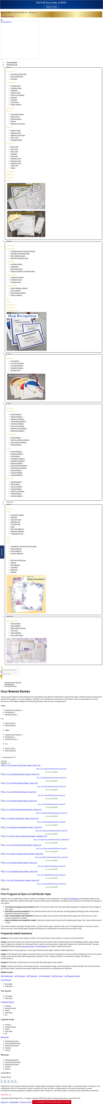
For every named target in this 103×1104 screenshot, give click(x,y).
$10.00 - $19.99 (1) (10, 723)
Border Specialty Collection (19, 288)
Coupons (7, 1050)
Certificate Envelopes (17, 277)
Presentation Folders (17, 114)
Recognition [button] (9, 241)
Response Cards (16, 161)
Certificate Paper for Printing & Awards (23, 251)
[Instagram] (16, 1082)
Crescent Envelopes (17, 366)
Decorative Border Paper (18, 74)
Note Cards (14, 149)
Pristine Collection (16, 295)
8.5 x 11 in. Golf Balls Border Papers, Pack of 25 (52, 875)
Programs (14, 154)
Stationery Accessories (18, 124)
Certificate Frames (16, 280)
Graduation (14, 567)
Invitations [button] (8, 403)
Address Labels (15, 130)
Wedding (13, 572)
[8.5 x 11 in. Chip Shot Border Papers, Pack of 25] (19, 783)
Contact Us (8, 1006)
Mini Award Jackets (17, 269)
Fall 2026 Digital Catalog (12, 1041)
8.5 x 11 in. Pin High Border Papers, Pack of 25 (51, 804)
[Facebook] (9, 1082)
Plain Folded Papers (17, 635)
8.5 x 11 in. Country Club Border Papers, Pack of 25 (52, 769)
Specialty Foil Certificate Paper (20, 253)
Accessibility (14, 1102)
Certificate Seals (16, 282)
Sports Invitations (16, 470)
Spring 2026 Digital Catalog (13, 1043)
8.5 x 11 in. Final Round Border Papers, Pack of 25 (51, 777)
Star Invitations (15, 456)
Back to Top (5, 889)
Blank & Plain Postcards (18, 628)
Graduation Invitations (18, 459)
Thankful (9, 537)
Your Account (6, 980)
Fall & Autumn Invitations (18, 442)
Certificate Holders (11, 261)
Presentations (10, 110)
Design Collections (11, 171)
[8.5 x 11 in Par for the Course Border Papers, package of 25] (24, 836)
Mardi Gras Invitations (17, 431)
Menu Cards (14, 147)
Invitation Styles (10, 478)
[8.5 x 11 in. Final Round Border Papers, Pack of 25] (20, 774)
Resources (5, 1037)
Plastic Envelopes (16, 119)
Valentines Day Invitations (19, 428)
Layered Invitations (17, 496)
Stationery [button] (8, 67)
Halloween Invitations (17, 419)
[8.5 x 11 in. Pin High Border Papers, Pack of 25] (19, 801)
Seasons (8, 543)
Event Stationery (10, 143)
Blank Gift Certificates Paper (19, 258)
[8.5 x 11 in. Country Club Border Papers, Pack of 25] (20, 765)
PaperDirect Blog (7, 16)
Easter (13, 527)
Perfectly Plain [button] (9, 616)
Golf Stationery (15, 565)
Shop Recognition (10, 245)
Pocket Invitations (16, 489)
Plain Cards (14, 630)
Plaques (8, 298)
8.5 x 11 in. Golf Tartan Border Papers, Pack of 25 (51, 884)
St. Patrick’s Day (16, 524)
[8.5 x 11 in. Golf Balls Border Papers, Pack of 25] (19, 871)
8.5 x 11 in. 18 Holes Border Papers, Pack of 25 (51, 866)
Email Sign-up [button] (11, 65)
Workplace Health (16, 140)
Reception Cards (16, 158)
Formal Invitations (16, 451)
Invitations (9, 180)
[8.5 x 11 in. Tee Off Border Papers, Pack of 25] (18, 792)
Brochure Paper (16, 86)
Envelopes (14, 79)
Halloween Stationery (17, 531)
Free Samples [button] (11, 62)
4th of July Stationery (17, 529)
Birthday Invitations (17, 463)
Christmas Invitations (17, 424)
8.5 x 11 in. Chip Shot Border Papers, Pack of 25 (51, 786)
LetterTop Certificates (17, 491)
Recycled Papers (10, 174)
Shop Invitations (10, 408)
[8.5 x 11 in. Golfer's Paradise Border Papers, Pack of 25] (22, 854)
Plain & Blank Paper (17, 76)
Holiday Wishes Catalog (12, 1045)
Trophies (9, 301)
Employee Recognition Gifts (13, 310)
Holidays (9, 511)
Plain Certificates (16, 633)
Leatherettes (15, 267)
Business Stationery (11, 82)
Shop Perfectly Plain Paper (12, 621)
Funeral (8, 540)
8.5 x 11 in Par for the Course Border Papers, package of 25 (51, 839)
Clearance (8, 1048)
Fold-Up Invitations (16, 487)
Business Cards (16, 93)
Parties (8, 557)
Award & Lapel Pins (11, 307)
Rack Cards (14, 156)
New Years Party (16, 520)
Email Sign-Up (6, 1094)
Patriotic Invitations (17, 417)
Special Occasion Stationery (13, 682)
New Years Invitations (17, 426)
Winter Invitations (16, 445)
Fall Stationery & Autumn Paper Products (24, 546)
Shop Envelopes (10, 358)
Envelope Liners (16, 370)
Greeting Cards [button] (9, 501)
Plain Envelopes (16, 623)
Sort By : (4, 761)
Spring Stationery (16, 551)
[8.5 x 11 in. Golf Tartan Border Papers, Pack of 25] (20, 880)
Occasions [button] (8, 504)
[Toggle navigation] (1, 59)
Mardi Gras (14, 570)
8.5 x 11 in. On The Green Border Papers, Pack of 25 (51, 848)
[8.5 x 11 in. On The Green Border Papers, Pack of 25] (21, 845)
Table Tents (14, 166)
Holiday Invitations (11, 411)
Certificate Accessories (11, 274)
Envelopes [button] (8, 353)
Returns (7, 1010)
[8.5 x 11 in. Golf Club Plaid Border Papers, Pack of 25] (21, 809)
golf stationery (73, 898)
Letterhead (14, 90)
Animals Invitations (17, 475)
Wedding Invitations (17, 454)
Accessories (9, 127)
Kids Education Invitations (19, 468)
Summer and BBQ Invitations (20, 440)
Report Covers (15, 117)
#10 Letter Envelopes (17, 363)
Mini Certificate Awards (18, 256)
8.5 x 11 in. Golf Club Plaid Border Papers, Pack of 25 (51, 813)
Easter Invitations (16, 414)
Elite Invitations (15, 484)
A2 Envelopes (15, 361)
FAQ (6, 1015)
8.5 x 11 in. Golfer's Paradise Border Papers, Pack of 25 (51, 857)
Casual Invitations (16, 482)
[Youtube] (2, 1082)
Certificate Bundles (11, 304)
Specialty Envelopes (17, 368)
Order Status (9, 986)
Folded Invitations (16, 493)
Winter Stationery (16, 549)
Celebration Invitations (18, 461)
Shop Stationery (10, 71)
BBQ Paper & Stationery (18, 560)
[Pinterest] (12, 1082)
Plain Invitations (16, 626)
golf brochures (28, 946)
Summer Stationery (17, 553)
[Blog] (5, 1082)
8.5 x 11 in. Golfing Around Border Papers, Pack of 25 (51, 830)
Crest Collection (16, 290)
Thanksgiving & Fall (17, 534)
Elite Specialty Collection (18, 293)
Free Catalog (8, 984)
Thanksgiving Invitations (18, 421)
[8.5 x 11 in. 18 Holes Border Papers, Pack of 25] (19, 863)
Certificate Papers (10, 248)
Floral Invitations (16, 438)
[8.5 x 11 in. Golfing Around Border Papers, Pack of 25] (21, 827)
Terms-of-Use (25, 1102)
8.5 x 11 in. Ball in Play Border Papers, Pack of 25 (51, 822)
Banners (13, 121)
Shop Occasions (10, 508)
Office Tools (15, 138)
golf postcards (42, 946)
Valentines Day (15, 522)
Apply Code (51, 6)
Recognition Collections (12, 285)
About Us (4, 1102)
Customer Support (10, 1008)
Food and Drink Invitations (19, 466)
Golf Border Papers (11, 686)
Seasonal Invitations (11, 434)
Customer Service (7, 1002)
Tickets (13, 168)
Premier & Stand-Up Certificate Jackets (23, 271)
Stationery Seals (16, 133)
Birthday (13, 563)
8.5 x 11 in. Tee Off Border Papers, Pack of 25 (51, 795)
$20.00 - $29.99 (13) (10, 725)
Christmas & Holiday (17, 515)
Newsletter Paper (16, 88)
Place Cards (14, 151)
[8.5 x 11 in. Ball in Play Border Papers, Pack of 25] (20, 818)
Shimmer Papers (10, 177)
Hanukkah (14, 517)
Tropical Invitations (17, 473)
